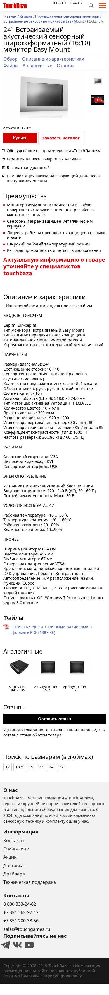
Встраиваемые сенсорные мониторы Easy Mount (43, 22)
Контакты (13, 840)
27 (61, 767)
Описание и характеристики (53, 59)
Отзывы (65, 66)
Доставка (13, 865)
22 (41, 767)
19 (31, 767)
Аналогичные (37, 66)
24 (51, 767)
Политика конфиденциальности (51, 975)
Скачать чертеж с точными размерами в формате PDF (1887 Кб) (52, 629)
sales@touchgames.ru (26, 929)
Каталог (26, 17)
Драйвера (14, 874)
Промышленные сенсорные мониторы (67, 17)
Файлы (10, 66)
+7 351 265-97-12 (21, 912)
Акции (10, 857)
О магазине (16, 849)
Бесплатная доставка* (28, 167)
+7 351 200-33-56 (21, 921)
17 (7, 767)
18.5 (19, 767)
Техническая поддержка (29, 882)
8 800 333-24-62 (67, 3)
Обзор (10, 59)
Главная (10, 17)
